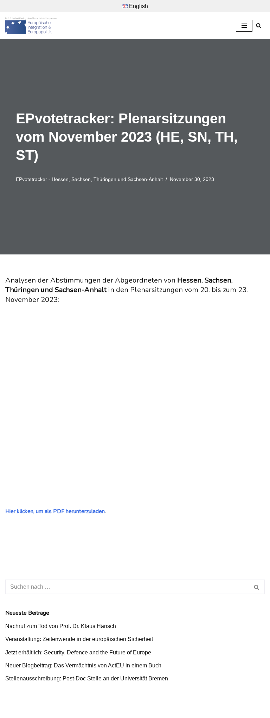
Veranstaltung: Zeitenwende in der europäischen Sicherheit (79, 639)
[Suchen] (258, 25)
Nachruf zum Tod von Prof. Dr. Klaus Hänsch (60, 626)
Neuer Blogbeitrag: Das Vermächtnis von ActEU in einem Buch (83, 665)
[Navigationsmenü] (244, 26)
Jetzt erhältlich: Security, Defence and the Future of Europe (78, 652)
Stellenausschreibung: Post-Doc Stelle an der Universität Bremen (86, 678)
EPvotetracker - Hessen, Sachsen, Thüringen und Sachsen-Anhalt (89, 179)
